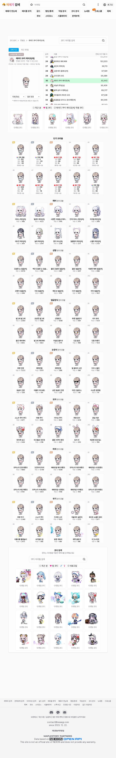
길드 (38, 11)
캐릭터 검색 (8, 701)
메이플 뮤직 (26, 11)
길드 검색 (42, 701)
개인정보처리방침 (58, 731)
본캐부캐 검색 (19, 701)
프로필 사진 (67, 705)
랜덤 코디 (19, 128)
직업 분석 (62, 11)
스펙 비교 (57, 705)
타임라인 (77, 705)
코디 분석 (75, 11)
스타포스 (49, 16)
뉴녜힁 (87, 11)
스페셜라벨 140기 (16, 54)
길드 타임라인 (87, 705)
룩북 (109, 11)
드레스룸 (98, 11)
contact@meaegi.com (58, 722)
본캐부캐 (75, 16)
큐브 (38, 16)
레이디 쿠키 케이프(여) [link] (36, 40)
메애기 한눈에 (11, 11)
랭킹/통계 (49, 11)
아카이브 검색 (31, 701)
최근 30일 (25, 50)
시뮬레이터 (62, 16)
